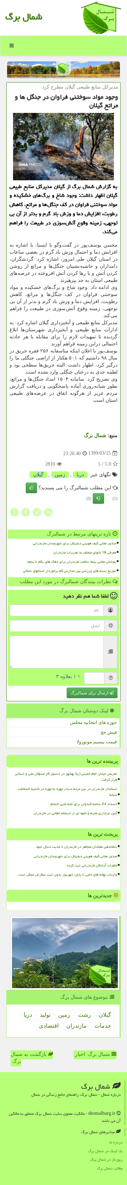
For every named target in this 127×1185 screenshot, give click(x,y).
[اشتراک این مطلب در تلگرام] (37, 511)
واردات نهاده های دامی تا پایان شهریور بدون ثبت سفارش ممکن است (67, 874)
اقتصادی (49, 1026)
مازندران (76, 1026)
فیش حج (109, 732)
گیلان (38, 474)
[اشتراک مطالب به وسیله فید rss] (48, 511)
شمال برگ (23, 16)
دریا (80, 474)
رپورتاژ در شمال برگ (106, 1159)
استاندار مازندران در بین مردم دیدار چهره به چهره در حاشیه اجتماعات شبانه (67, 791)
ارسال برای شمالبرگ (90, 692)
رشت (84, 1015)
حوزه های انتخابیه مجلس (93, 722)
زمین (60, 474)
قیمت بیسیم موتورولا (97, 741)
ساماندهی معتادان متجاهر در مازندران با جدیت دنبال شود (76, 846)
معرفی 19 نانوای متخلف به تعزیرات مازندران (84, 552)
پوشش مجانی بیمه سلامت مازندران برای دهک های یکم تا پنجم (72, 561)
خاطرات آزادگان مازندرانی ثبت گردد (92, 865)
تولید (45, 1015)
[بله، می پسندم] (31, 488)
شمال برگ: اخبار (93, 1054)
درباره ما (116, 1142)
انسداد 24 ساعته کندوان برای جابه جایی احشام (83, 804)
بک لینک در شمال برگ (105, 1151)
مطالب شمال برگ (110, 1168)
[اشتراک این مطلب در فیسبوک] (26, 511)
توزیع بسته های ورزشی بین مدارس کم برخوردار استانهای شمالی (69, 570)
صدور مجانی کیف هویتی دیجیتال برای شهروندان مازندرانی (74, 543)
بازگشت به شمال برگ (29, 1058)
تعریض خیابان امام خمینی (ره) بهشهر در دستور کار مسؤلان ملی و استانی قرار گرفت (66, 776)
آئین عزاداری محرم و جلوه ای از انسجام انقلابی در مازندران (75, 813)
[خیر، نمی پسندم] (98, 498)
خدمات (103, 1026)
